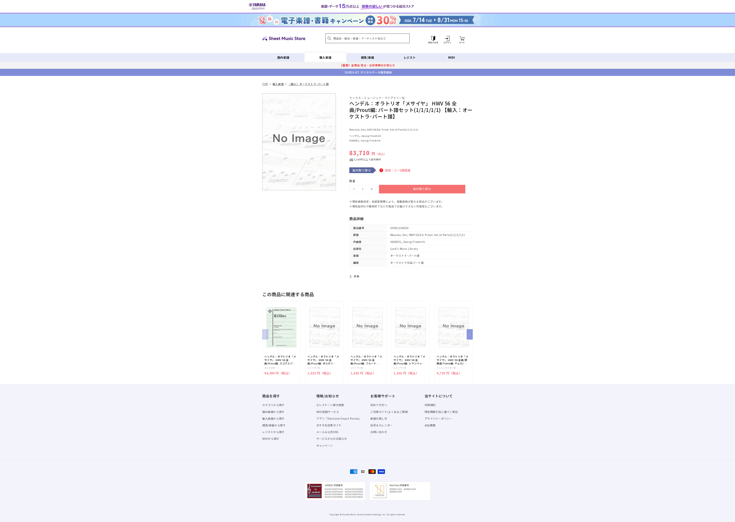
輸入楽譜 (325, 57)
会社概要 (430, 425)
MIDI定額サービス (327, 412)
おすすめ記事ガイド (328, 425)
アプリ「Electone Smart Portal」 (339, 418)
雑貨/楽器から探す (274, 425)
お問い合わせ (378, 432)
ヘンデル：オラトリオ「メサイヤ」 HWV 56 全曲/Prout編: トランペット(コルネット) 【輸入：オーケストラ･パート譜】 (409, 360)
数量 (352, 181)
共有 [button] (356, 276)
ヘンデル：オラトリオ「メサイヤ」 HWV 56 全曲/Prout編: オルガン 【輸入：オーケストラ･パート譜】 (323, 360)
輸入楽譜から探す (273, 418)
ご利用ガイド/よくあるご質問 (389, 412)
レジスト (410, 57)
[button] (367, 38)
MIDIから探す (270, 439)
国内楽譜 (283, 57)
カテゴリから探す (273, 405)
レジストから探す (273, 432)
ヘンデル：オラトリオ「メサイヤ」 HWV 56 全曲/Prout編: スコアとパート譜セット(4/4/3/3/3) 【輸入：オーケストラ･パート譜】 (280, 360)
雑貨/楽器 (367, 57)
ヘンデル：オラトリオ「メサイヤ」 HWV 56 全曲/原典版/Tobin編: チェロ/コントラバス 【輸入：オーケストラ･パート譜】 (452, 360)
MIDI (451, 57)
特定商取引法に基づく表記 (441, 412)
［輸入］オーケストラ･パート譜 (308, 84)
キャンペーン (324, 445)
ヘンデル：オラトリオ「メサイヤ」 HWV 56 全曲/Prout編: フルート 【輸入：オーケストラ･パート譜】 (366, 360)
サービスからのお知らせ (331, 439)
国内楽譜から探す (273, 412)
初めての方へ (378, 405)
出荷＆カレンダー (381, 425)
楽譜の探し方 (378, 418)
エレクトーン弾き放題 (330, 405)
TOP (265, 84)
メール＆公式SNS (327, 432)
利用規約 (430, 405)
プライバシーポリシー (438, 418)
